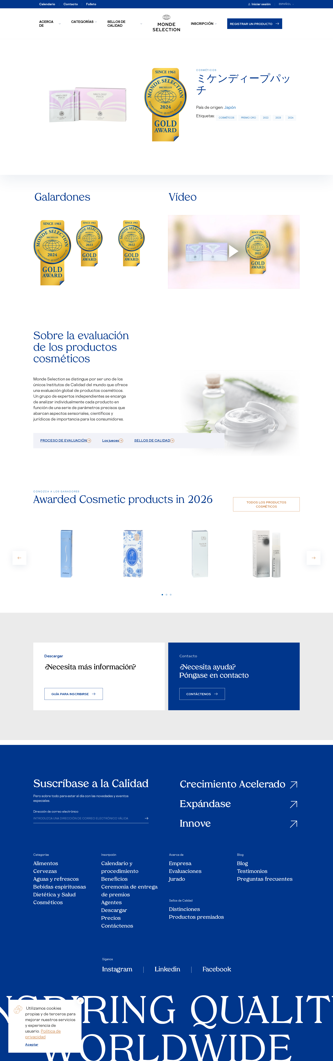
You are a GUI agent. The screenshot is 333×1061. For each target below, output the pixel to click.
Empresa (180, 864)
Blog (240, 854)
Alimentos (45, 864)
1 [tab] (162, 594)
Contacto (70, 4)
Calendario (47, 4)
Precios (111, 918)
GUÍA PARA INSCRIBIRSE (70, 694)
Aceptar (31, 1044)
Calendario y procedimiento (119, 868)
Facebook (217, 970)
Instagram (117, 970)
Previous (19, 558)
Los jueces (110, 440)
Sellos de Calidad (116, 23)
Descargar (114, 911)
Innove (195, 824)
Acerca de (46, 23)
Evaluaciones (185, 872)
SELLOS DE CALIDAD (152, 440)
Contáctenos (117, 926)
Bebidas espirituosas (59, 887)
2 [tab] (166, 594)
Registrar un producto (251, 24)
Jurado (177, 879)
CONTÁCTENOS (198, 694)
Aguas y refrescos (56, 879)
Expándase (205, 804)
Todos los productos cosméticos (266, 504)
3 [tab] (170, 594)
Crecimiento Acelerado (232, 785)
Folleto (91, 4)
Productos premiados (196, 917)
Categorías (82, 22)
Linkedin (167, 970)
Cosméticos (226, 117)
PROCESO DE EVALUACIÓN (63, 440)
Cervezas (45, 872)
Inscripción (202, 24)
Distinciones (184, 910)
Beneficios (114, 879)
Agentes (111, 903)
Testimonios (252, 872)
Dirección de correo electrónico (55, 811)
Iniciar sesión (261, 4)
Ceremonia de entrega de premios (129, 891)
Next (314, 558)
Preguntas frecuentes (265, 879)
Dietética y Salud (54, 895)
